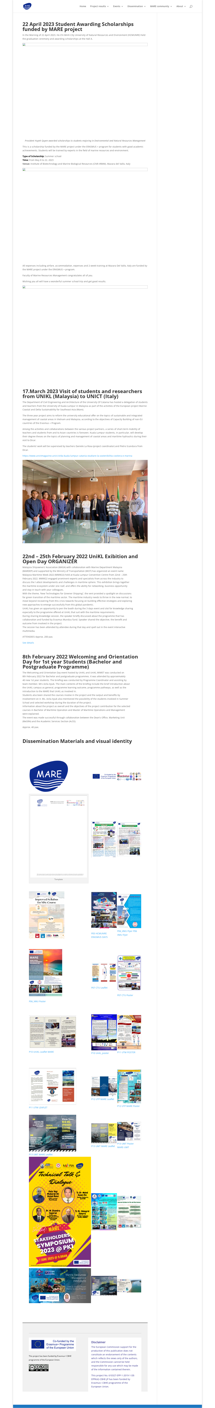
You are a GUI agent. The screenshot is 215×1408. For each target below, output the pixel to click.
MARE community (159, 6)
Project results (98, 6)
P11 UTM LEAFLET (38, 1107)
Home (83, 6)
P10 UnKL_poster (100, 1053)
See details (28, 642)
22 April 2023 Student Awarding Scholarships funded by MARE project (78, 26)
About (179, 6)
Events (116, 6)
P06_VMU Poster (37, 1001)
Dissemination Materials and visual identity (77, 741)
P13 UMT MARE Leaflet (41, 1154)
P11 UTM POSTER (126, 1052)
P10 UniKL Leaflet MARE (41, 1051)
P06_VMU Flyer (125, 931)
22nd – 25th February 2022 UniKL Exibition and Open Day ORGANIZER (80, 559)
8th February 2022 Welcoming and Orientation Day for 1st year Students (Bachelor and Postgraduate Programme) (80, 661)
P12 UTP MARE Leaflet (102, 1099)
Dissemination (135, 6)
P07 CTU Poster (125, 995)
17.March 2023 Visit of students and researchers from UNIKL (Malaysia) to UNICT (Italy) (82, 394)
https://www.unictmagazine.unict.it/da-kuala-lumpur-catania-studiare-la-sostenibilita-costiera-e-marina (77, 455)
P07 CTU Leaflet (99, 987)
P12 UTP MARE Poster (128, 1106)
